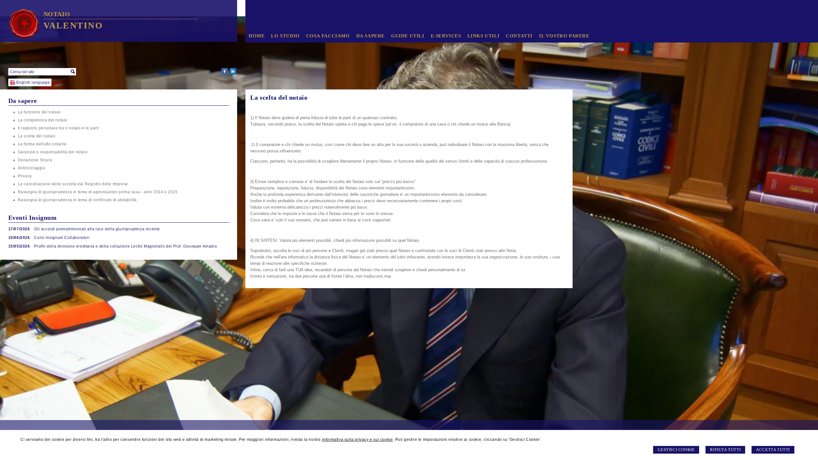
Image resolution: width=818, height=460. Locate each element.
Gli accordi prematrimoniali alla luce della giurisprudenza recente (97, 229)
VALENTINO (73, 25)
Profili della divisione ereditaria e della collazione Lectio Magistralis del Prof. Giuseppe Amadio (125, 246)
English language (33, 82)
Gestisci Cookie (676, 449)
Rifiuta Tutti (725, 449)
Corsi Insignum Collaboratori (61, 237)
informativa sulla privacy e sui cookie (357, 439)
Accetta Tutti (773, 449)
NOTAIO (56, 14)
